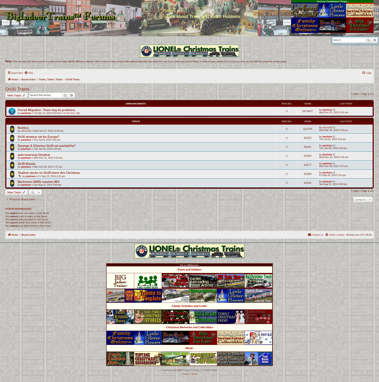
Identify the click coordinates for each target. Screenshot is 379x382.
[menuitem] (28, 72)
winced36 (26, 130)
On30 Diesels (27, 163)
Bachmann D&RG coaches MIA (38, 181)
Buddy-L (23, 127)
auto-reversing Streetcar (34, 154)
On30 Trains (17, 89)
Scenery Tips (73, 113)
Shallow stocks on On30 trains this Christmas (49, 172)
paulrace (26, 113)
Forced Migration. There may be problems (46, 110)
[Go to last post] (334, 109)
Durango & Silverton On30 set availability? (46, 145)
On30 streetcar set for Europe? (38, 136)
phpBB (177, 370)
